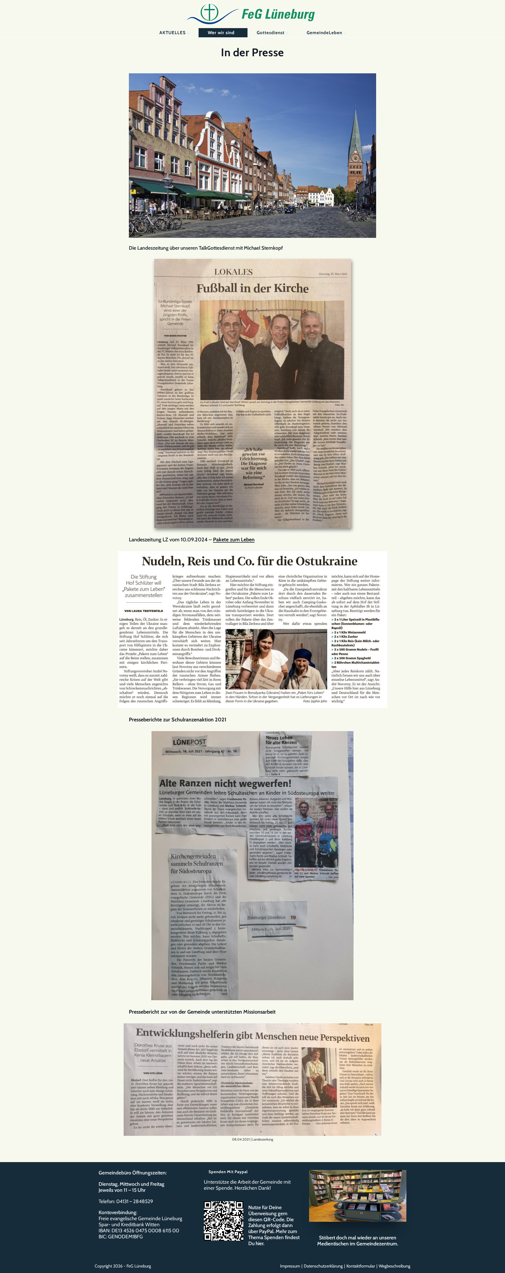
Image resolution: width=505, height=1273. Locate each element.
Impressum (290, 1266)
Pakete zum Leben (234, 539)
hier (259, 1243)
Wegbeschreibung (394, 1266)
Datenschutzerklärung (323, 1266)
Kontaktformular (360, 1266)
